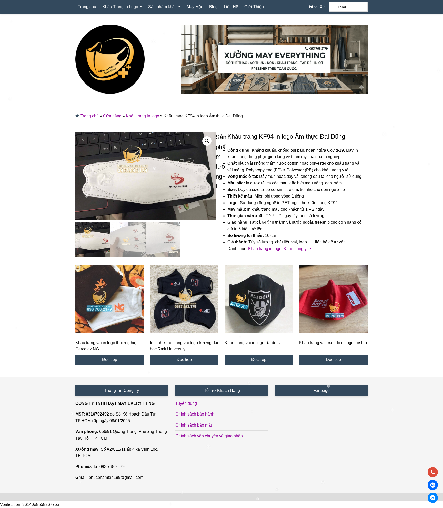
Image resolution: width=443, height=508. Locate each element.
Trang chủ (89, 116)
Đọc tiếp (109, 359)
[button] (207, 141)
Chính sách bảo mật (193, 425)
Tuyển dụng (186, 403)
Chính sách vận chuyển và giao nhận (209, 436)
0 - (319, 6)
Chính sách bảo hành (194, 414)
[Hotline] (433, 472)
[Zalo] (433, 485)
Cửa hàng (112, 116)
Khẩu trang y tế (297, 248)
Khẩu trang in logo (142, 116)
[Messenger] (433, 498)
